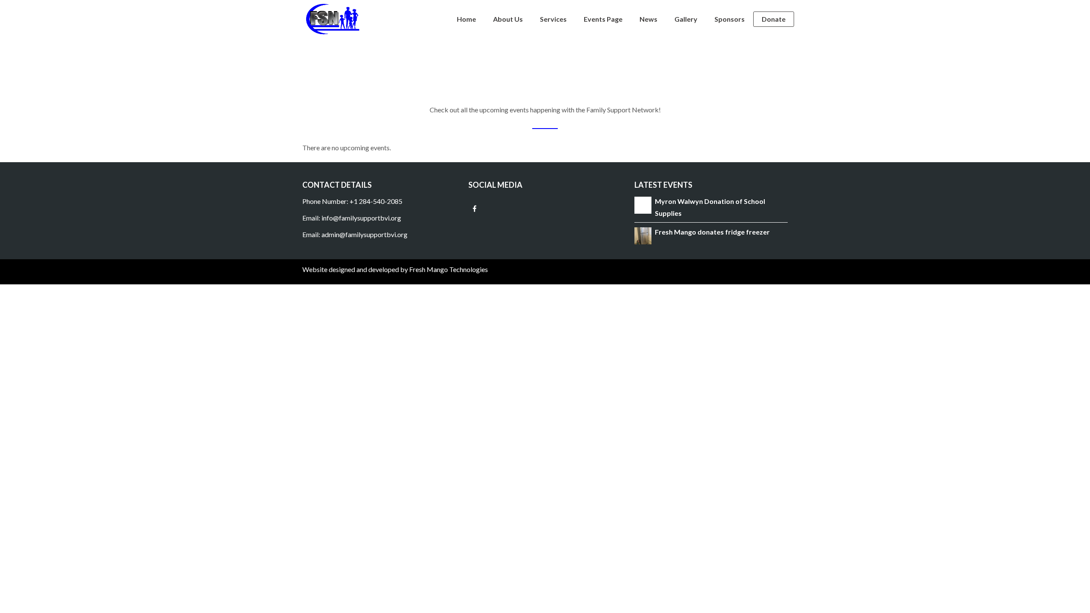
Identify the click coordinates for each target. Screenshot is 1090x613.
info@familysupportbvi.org (361, 218)
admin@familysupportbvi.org (364, 234)
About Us (508, 19)
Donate (774, 19)
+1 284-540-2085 (376, 201)
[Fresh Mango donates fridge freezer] (642, 235)
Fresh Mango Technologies (448, 269)
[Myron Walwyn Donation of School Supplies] (642, 205)
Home (466, 19)
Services (553, 19)
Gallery (685, 19)
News (648, 19)
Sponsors (729, 19)
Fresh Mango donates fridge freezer (712, 232)
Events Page (603, 19)
